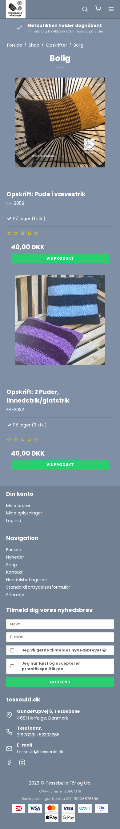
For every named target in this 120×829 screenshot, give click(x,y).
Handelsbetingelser (26, 580)
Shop (11, 565)
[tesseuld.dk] (16, 9)
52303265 (49, 735)
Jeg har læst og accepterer (51, 666)
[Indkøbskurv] (98, 9)
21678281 (26, 735)
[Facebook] (9, 764)
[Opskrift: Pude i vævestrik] (60, 131)
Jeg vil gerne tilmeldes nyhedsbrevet (62, 650)
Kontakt (14, 572)
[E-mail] (60, 637)
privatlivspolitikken (42, 668)
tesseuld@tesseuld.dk (40, 752)
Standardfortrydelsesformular (38, 587)
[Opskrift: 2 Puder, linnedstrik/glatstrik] (60, 328)
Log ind (13, 521)
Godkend (60, 682)
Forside (13, 550)
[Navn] (60, 624)
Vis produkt (60, 258)
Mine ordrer (18, 505)
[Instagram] (22, 764)
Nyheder (15, 557)
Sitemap (15, 595)
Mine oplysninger (24, 513)
